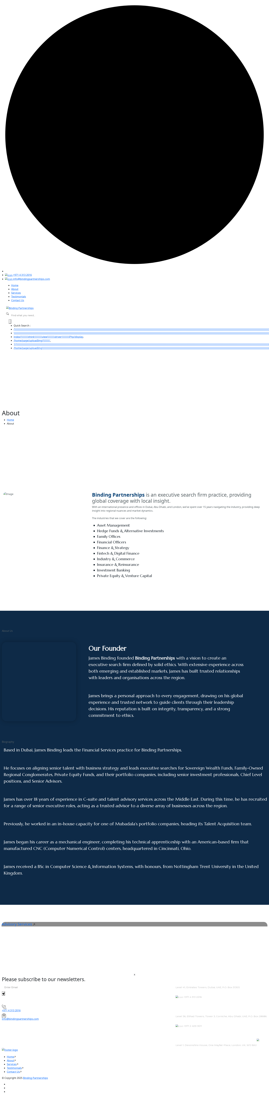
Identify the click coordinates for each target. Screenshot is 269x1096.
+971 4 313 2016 (22, 275)
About (14, 289)
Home (14, 285)
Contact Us (17, 300)
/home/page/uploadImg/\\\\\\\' (32, 340)
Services (16, 293)
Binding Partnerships (35, 1078)
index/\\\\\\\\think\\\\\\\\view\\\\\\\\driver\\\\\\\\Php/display (48, 336)
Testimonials (18, 296)
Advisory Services (17, 924)
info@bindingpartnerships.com (31, 279)
